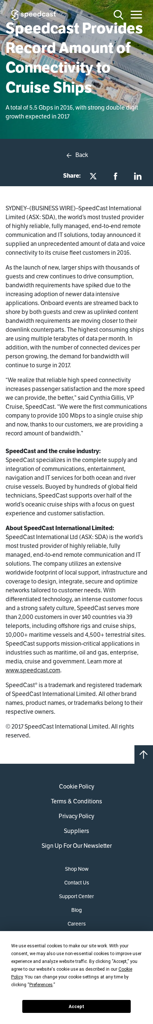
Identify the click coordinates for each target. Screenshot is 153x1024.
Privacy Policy (76, 816)
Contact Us (76, 882)
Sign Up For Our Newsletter (77, 846)
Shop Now (76, 869)
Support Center (76, 896)
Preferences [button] (41, 984)
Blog (76, 910)
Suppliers (76, 831)
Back (81, 155)
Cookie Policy (76, 786)
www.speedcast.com (33, 670)
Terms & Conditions (76, 801)
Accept (76, 1006)
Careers (77, 923)
